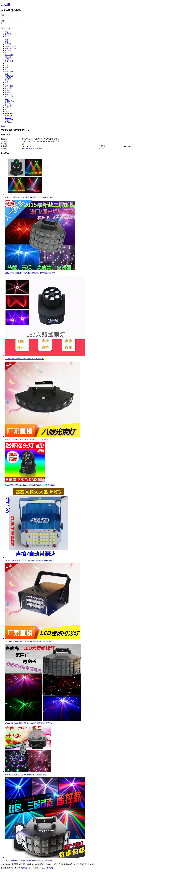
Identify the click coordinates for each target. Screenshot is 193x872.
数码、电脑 (9, 55)
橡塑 (6, 74)
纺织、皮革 (9, 86)
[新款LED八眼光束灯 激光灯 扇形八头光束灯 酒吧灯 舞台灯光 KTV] (42, 436)
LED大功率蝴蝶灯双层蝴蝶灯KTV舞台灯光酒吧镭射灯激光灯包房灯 (29, 860)
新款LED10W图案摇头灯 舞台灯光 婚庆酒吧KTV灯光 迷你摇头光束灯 (29, 197)
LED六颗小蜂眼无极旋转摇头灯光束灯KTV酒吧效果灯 (24, 359)
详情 (57, 141)
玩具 (6, 65)
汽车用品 (8, 92)
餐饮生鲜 (8, 80)
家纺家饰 (8, 78)
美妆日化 (8, 57)
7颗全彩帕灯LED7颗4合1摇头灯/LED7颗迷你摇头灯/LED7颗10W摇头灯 (30, 485)
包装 (6, 40)
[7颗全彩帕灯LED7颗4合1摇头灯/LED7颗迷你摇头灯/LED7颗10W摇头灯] (25, 482)
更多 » (3, 126)
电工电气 (8, 50)
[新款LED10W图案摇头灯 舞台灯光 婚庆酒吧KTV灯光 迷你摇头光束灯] (25, 194)
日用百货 (8, 44)
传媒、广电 (9, 120)
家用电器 (8, 90)
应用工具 (8, 34)
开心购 (5, 4)
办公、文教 (9, 97)
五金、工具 (9, 94)
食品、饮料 (9, 72)
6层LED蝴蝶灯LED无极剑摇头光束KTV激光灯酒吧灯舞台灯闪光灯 (28, 723)
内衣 (6, 53)
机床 (6, 99)
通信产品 (8, 118)
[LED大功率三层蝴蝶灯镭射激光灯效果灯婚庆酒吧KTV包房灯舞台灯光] (40, 270)
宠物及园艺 (9, 113)
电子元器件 (9, 122)
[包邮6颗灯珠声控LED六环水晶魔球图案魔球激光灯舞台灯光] (28, 771)
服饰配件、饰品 (10, 48)
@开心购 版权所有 (24, 868)
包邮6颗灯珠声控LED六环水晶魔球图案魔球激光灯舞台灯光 (26, 775)
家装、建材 (9, 61)
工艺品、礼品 (9, 101)
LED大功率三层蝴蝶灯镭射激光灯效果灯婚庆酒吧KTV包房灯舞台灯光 (30, 273)
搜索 (3, 21)
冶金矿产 (8, 111)
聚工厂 (7, 36)
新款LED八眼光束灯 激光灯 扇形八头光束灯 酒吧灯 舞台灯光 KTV (28, 439)
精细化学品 (9, 76)
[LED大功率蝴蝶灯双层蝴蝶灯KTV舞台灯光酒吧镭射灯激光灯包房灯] (45, 857)
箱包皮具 (8, 88)
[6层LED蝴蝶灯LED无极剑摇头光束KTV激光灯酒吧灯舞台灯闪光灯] (43, 720)
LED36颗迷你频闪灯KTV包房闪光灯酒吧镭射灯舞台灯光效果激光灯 (29, 560)
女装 (6, 42)
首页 (6, 32)
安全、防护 (9, 105)
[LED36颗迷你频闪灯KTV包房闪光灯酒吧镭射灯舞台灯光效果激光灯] (40, 557)
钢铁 (6, 82)
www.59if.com (36, 868)
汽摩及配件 (9, 116)
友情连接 (50, 868)
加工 (6, 109)
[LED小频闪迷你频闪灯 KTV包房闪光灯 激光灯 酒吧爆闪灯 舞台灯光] (42, 638)
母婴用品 (8, 103)
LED (6, 84)
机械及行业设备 (10, 46)
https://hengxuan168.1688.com (32, 149)
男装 (6, 69)
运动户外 (8, 59)
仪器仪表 (8, 107)
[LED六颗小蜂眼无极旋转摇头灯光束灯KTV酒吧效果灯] (45, 356)
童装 (6, 67)
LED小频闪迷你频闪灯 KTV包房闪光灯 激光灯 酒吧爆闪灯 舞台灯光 (29, 641)
